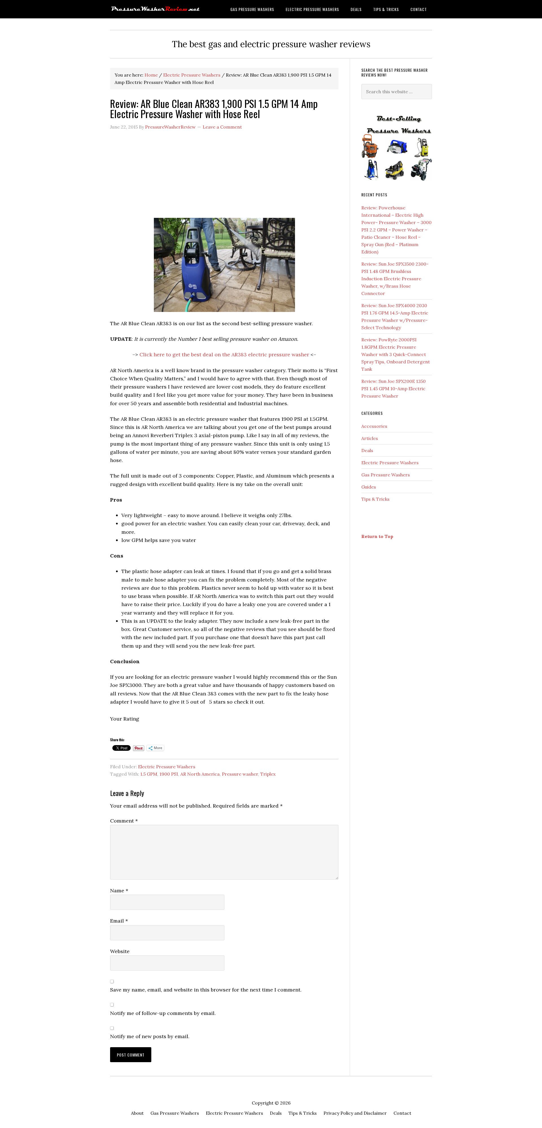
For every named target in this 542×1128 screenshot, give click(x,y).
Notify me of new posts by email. (149, 1036)
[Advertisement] (224, 176)
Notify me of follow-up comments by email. (163, 1013)
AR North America (200, 774)
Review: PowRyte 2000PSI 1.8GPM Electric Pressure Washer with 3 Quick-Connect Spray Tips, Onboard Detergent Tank (395, 354)
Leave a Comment (222, 127)
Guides (368, 487)
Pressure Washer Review (155, 9)
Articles (369, 438)
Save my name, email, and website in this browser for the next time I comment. (205, 989)
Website (120, 951)
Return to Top (377, 536)
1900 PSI (168, 774)
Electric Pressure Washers (166, 766)
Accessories (374, 426)
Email (119, 920)
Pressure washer (240, 774)
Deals (367, 450)
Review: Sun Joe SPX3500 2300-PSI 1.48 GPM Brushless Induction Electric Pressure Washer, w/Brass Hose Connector (395, 278)
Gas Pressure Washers (385, 475)
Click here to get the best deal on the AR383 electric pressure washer (224, 354)
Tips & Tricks (375, 499)
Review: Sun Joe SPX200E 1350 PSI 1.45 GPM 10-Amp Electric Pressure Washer (393, 388)
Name (119, 890)
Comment (124, 820)
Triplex (268, 774)
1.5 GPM (148, 774)
